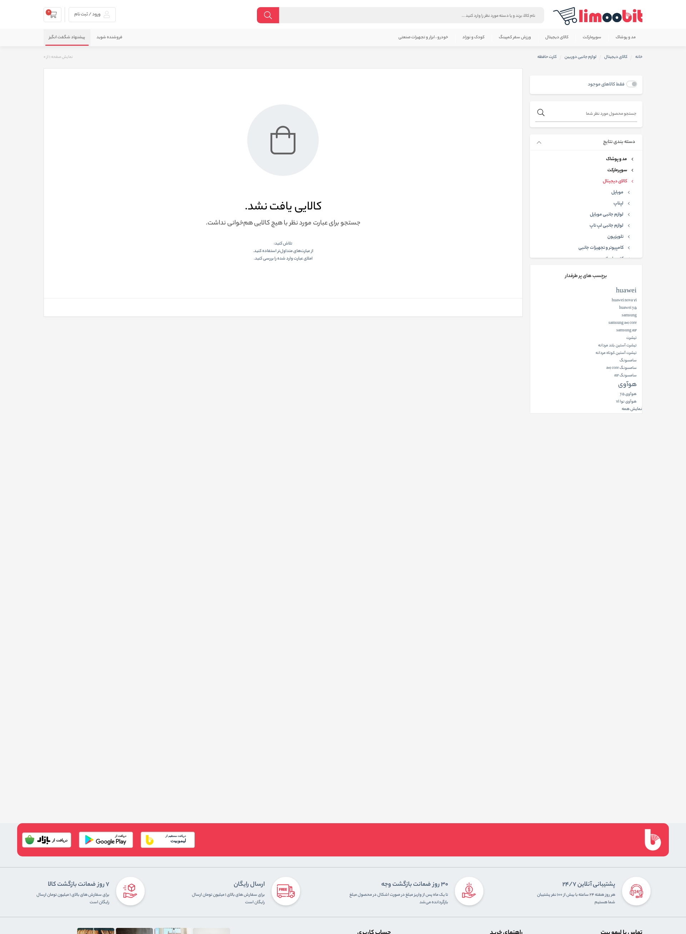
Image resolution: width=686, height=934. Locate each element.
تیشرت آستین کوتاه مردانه (616, 353)
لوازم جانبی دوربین (580, 57)
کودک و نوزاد (473, 37)
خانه (638, 57)
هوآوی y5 (628, 394)
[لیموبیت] (597, 16)
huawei (626, 291)
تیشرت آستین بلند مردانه (617, 345)
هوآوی (627, 385)
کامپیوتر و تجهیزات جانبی (600, 248)
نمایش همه (632, 409)
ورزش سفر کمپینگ (515, 37)
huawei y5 (628, 308)
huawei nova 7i (624, 300)
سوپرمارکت (592, 37)
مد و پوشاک (626, 37)
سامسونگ (628, 360)
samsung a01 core (622, 323)
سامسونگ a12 (625, 375)
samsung (629, 315)
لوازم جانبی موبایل (606, 214)
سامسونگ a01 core (621, 368)
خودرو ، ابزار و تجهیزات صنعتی (423, 37)
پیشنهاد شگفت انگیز (67, 37)
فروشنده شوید (109, 37)
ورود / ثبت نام (87, 14)
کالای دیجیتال (556, 37)
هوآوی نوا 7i (626, 402)
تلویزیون (615, 237)
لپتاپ (618, 203)
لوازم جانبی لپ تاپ (606, 225)
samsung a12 (626, 330)
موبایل (617, 192)
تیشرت (631, 338)
